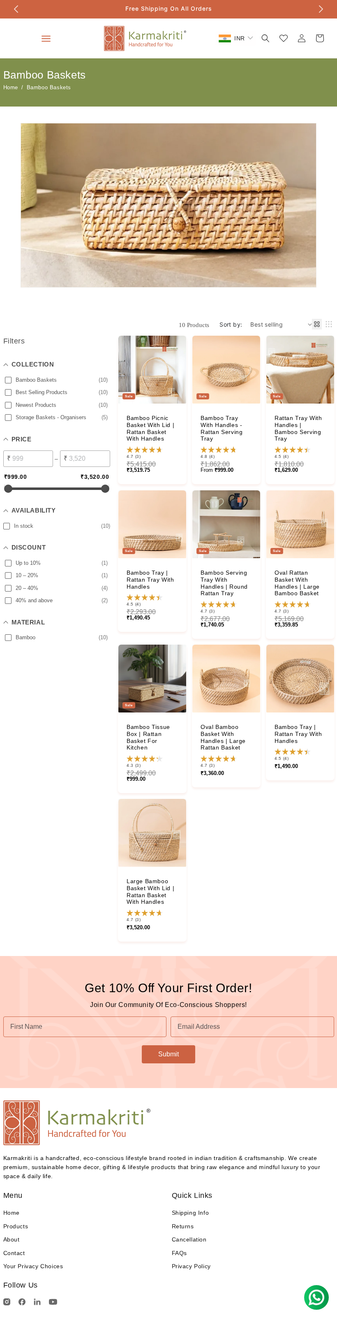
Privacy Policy (191, 1266)
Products (15, 1226)
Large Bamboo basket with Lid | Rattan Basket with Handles (150, 891)
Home (10, 87)
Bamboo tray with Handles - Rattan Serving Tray (221, 428)
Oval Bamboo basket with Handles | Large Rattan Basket (223, 737)
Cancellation (189, 1239)
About (11, 1239)
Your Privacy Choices (33, 1266)
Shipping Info (190, 1212)
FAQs (179, 1253)
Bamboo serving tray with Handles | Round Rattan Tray (224, 582)
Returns (183, 1226)
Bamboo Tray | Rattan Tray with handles (150, 579)
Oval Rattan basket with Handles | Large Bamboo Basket (297, 582)
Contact (14, 1253)
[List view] (328, 324)
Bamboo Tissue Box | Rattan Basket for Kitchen (148, 737)
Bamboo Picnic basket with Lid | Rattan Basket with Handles (150, 428)
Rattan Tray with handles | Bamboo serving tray (298, 428)
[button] (265, 38)
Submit (168, 1054)
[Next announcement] (321, 9)
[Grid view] (317, 324)
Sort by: (230, 324)
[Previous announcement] (16, 9)
